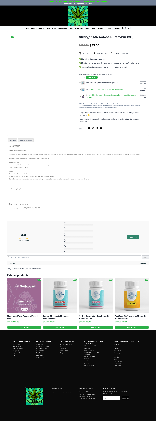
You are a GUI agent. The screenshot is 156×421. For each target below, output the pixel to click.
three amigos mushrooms (110, 107)
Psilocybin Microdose (106, 103)
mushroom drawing (129, 105)
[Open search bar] (123, 28)
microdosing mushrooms (116, 105)
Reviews (117, 28)
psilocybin (88, 107)
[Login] (126, 28)
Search (145, 257)
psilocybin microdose (96, 107)
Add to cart (91, 77)
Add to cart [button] (24, 327)
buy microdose (86, 105)
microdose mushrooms (96, 105)
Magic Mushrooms (95, 103)
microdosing (106, 105)
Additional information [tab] (26, 140)
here (29, 189)
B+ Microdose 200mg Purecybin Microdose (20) (106, 89)
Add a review (133, 237)
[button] (89, 128)
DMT (71, 28)
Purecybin (115, 103)
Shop (27, 28)
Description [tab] (13, 140)
